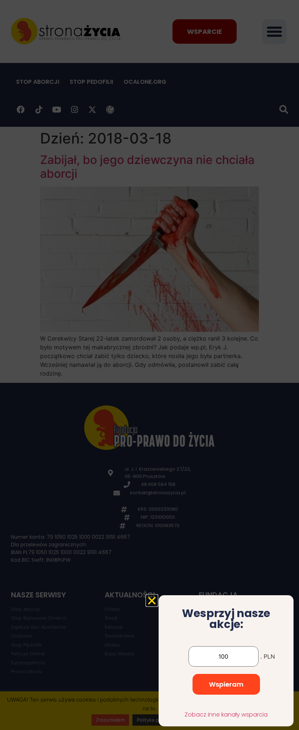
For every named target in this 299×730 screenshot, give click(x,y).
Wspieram (226, 684)
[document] (149, 365)
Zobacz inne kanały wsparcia (226, 714)
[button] (152, 600)
